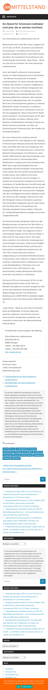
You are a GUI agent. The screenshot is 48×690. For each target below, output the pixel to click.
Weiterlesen (27, 687)
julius (17, 455)
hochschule (8, 455)
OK (19, 687)
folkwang (18, 452)
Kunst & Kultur (23, 34)
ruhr (30, 455)
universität (15, 458)
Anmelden (9, 669)
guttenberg (28, 452)
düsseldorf (7, 452)
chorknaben (21, 449)
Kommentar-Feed (11, 675)
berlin (5, 449)
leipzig (23, 455)
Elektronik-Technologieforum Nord (17, 465)
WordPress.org (11, 678)
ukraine (6, 458)
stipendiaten (38, 455)
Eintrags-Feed (10, 672)
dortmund (32, 449)
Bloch (12, 449)
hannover (38, 452)
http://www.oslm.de (13, 352)
